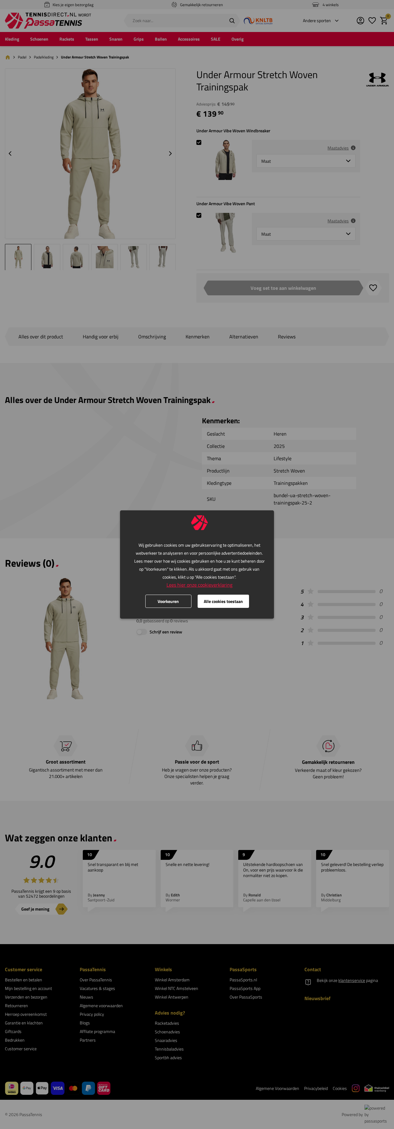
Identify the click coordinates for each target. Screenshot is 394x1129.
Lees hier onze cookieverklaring (199, 584)
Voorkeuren (168, 601)
